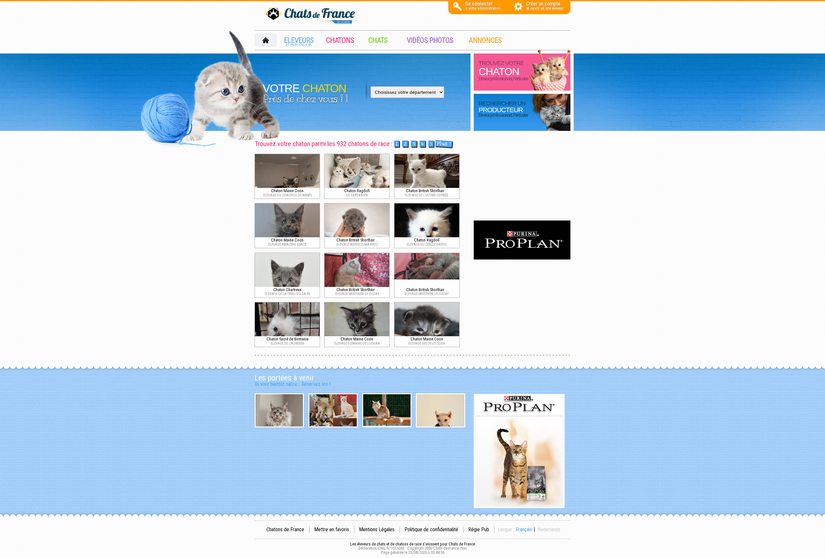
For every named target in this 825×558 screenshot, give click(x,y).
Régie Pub (478, 529)
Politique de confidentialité (431, 529)
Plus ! (444, 144)
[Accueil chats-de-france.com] (312, 16)
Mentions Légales (376, 529)
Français (524, 529)
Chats (377, 40)
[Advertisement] (522, 176)
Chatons (340, 40)
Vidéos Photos (430, 40)
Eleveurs (299, 41)
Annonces (485, 40)
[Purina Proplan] (522, 258)
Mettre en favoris (331, 529)
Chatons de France (285, 529)
